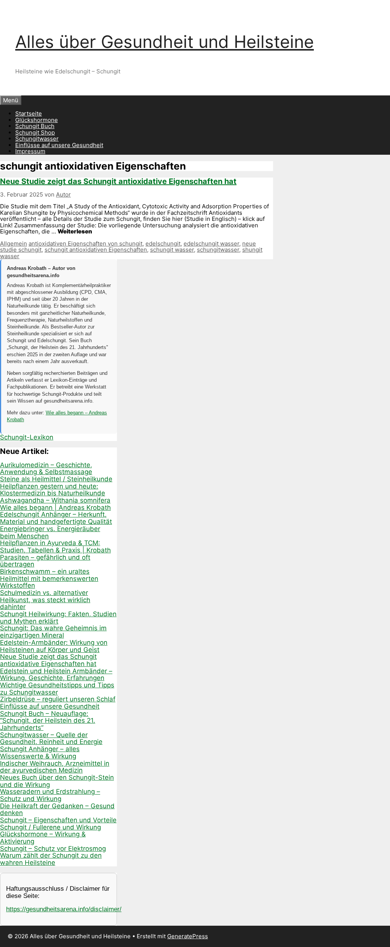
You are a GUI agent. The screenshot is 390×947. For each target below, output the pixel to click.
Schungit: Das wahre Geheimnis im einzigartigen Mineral (53, 631)
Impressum (30, 151)
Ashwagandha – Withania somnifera (55, 500)
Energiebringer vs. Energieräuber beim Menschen (50, 532)
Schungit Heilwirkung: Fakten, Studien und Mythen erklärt (58, 617)
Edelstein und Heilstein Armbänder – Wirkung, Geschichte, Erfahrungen (56, 674)
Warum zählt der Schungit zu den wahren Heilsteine (51, 859)
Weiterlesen (75, 231)
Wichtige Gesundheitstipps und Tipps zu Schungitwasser (57, 688)
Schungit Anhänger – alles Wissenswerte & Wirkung (40, 752)
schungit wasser (172, 249)
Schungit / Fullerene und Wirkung (50, 827)
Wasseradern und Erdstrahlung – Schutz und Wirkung (50, 795)
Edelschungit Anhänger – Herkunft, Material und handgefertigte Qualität (56, 518)
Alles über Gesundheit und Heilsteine (164, 41)
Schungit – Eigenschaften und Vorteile (58, 820)
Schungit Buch (34, 126)
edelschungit (163, 243)
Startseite (28, 113)
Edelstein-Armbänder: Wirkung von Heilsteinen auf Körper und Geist (53, 646)
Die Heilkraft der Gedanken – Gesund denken (57, 809)
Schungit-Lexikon (26, 437)
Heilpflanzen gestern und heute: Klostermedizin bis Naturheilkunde (52, 489)
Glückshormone (36, 120)
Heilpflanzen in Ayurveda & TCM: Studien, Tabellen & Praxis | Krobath (55, 546)
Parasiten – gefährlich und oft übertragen (45, 561)
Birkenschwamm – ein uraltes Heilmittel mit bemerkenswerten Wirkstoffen (49, 578)
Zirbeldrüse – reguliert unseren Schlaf (57, 699)
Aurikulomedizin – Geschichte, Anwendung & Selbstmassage (46, 468)
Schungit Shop (35, 132)
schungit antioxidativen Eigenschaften (96, 249)
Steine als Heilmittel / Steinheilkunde (56, 479)
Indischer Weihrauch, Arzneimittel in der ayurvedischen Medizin (54, 767)
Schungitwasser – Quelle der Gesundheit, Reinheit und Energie (51, 738)
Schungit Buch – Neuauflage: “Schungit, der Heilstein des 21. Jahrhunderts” (47, 720)
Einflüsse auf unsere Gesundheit (59, 145)
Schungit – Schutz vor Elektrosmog (53, 848)
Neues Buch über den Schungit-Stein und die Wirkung (57, 781)
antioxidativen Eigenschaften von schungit (85, 243)
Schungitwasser (37, 138)
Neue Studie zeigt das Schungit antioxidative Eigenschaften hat (118, 181)
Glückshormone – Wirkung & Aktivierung (43, 837)
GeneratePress (187, 936)
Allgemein (13, 243)
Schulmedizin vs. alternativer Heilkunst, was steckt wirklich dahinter (45, 600)
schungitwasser (218, 249)
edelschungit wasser (211, 243)
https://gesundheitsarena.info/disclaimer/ (63, 909)
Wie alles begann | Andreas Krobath (55, 507)
